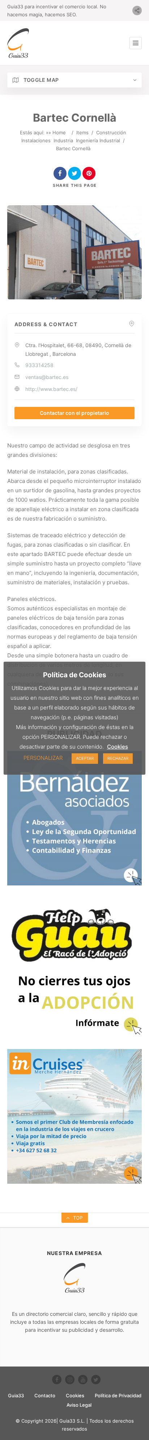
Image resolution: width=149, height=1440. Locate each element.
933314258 (39, 365)
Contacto (44, 1395)
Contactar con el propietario (74, 413)
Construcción (111, 132)
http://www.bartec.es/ (51, 389)
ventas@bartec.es (46, 377)
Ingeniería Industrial (98, 140)
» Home (57, 132)
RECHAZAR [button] (117, 758)
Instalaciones (36, 140)
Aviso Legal (79, 1405)
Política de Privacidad (118, 1395)
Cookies (75, 1395)
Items (82, 132)
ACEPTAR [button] (85, 758)
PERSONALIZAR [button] (43, 757)
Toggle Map (40, 80)
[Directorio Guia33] (18, 43)
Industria (63, 140)
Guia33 (16, 1395)
